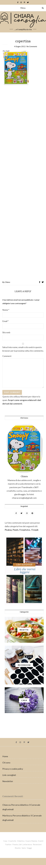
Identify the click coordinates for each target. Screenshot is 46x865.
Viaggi (29, 848)
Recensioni (37, 844)
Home (5, 756)
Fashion (8, 844)
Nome (5, 310)
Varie (24, 848)
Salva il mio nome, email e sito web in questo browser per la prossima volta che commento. (23, 349)
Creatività (12, 841)
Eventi (40, 841)
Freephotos (24, 529)
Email (5, 321)
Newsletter (7, 781)
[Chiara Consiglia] (23, 21)
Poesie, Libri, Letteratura (22, 844)
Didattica (21, 841)
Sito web (6, 332)
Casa (5, 841)
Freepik (34, 529)
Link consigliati (9, 775)
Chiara (7, 282)
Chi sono (6, 762)
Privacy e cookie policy (12, 768)
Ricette (18, 848)
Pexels (16, 529)
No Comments (32, 46)
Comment (6, 356)
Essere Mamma (31, 841)
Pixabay (8, 529)
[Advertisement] (23, 183)
